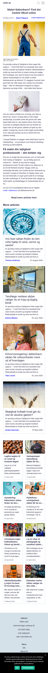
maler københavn (38, 18)
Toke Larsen (10, 376)
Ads (24, 648)
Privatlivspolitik (28, 668)
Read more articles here (24, 197)
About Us (24, 651)
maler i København (10, 190)
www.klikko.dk (26, 637)
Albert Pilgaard (22, 18)
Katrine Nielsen (11, 318)
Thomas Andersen (12, 260)
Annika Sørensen (12, 430)
